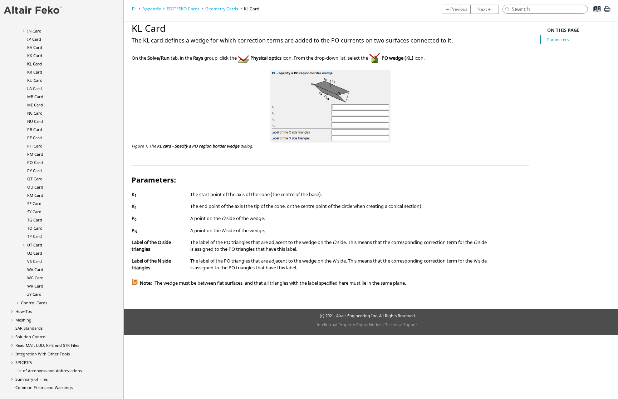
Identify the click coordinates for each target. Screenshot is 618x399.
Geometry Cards (221, 9)
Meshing (23, 320)
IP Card (34, 39)
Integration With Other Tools (42, 353)
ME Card (35, 105)
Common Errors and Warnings (44, 387)
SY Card (34, 211)
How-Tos (23, 311)
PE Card (34, 137)
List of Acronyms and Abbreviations (48, 370)
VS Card (34, 261)
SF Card (34, 203)
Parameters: (558, 39)
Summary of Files (31, 379)
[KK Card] (456, 9)
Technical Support (402, 324)
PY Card (34, 170)
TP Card (34, 236)
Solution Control (30, 336)
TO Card (35, 228)
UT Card (34, 245)
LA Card (34, 88)
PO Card (35, 162)
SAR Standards (29, 328)
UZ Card (34, 253)
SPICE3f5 (23, 362)
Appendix (151, 9)
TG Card (34, 220)
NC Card (35, 113)
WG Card (35, 277)
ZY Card (34, 294)
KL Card (34, 63)
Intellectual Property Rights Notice (349, 324)
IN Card (34, 31)
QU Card (35, 187)
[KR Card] (486, 9)
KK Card (34, 55)
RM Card (35, 195)
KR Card (34, 72)
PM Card (35, 154)
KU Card (35, 80)
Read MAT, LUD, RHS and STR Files (47, 345)
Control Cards (34, 302)
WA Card (35, 269)
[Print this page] (607, 12)
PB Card (34, 129)
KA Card (34, 47)
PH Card (35, 146)
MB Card (35, 96)
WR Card (35, 286)
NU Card (35, 121)
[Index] (595, 14)
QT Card (35, 178)
